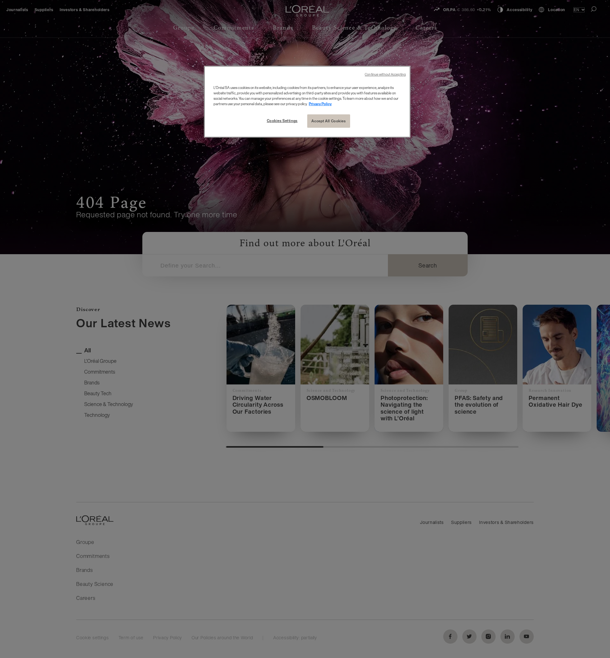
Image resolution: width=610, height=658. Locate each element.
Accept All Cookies (328, 121)
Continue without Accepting (385, 74)
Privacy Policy (320, 103)
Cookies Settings (282, 120)
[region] (307, 102)
